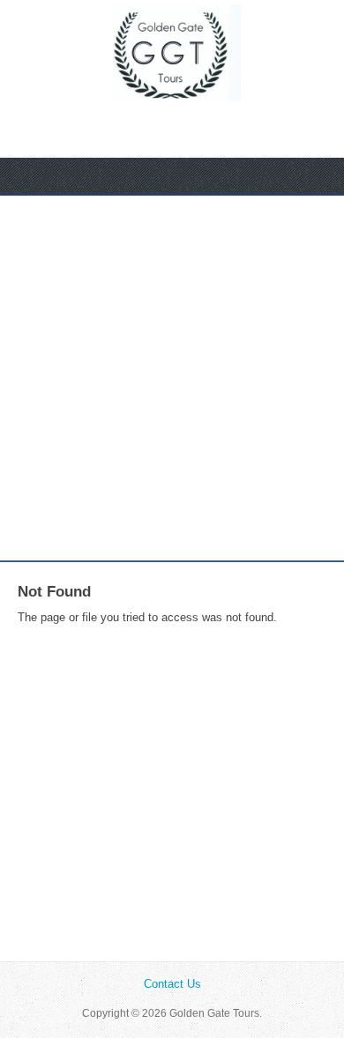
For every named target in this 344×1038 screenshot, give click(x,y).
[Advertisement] (172, 378)
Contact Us (172, 983)
